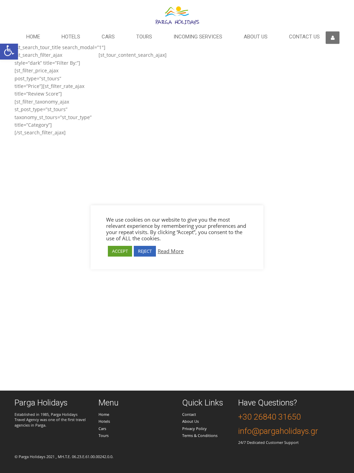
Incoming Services (198, 37)
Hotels (71, 37)
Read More (171, 251)
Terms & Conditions (199, 435)
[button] (9, 51)
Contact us (304, 37)
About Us (190, 421)
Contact (189, 414)
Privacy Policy (194, 428)
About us (256, 37)
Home (33, 37)
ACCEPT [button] (120, 251)
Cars (108, 37)
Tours (144, 37)
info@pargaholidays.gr (278, 431)
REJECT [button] (145, 251)
